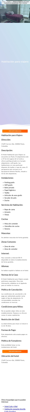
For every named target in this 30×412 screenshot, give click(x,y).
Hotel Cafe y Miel (10, 406)
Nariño (9, 1)
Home (3, 1)
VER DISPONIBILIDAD (15, 131)
